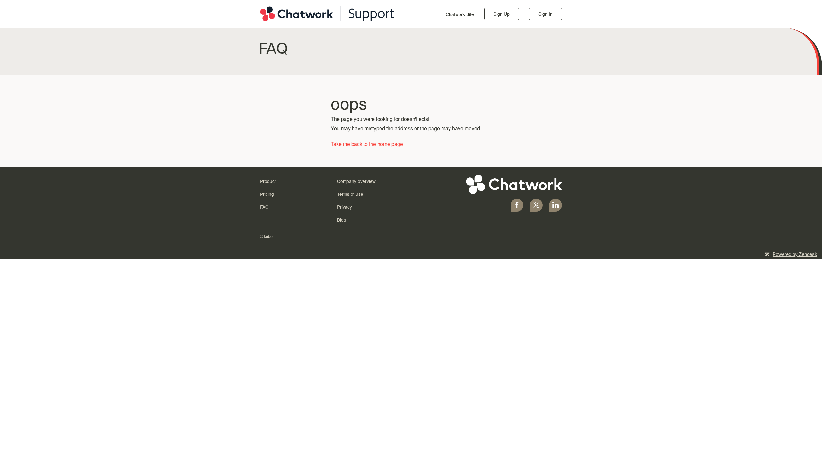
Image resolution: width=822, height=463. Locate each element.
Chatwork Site (460, 14)
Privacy (344, 207)
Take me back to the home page (367, 144)
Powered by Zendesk (795, 254)
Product (268, 181)
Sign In (545, 14)
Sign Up (502, 14)
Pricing (267, 194)
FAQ (264, 207)
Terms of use (350, 194)
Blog (341, 219)
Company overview (356, 181)
